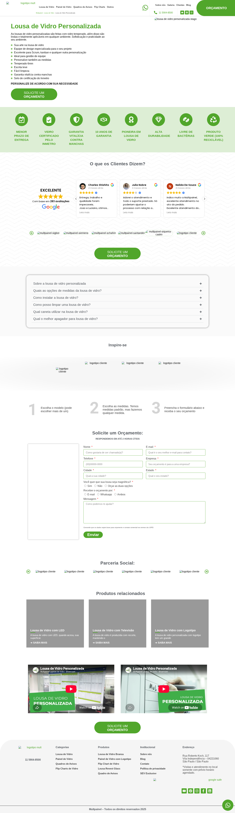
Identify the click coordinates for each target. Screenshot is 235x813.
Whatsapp (106, 494)
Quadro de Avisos (108, 773)
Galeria (170, 5)
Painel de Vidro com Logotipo (114, 759)
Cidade (87, 470)
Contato (144, 763)
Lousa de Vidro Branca (111, 754)
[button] (204, 198)
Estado (150, 470)
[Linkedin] (209, 790)
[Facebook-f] (203, 790)
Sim (89, 486)
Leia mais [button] (84, 212)
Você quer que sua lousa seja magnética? (107, 482)
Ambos (121, 494)
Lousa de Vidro (46, 7)
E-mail (150, 447)
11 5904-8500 (33, 759)
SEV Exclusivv (148, 773)
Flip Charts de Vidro (67, 768)
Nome (87, 447)
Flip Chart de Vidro (108, 763)
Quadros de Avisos (82, 7)
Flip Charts (99, 7)
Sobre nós (160, 5)
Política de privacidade (152, 768)
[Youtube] (182, 12)
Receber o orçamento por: (98, 490)
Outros (110, 7)
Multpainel (39, 13)
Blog (188, 5)
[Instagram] (191, 12)
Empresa (151, 458)
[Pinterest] (187, 12)
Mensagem (90, 499)
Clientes (180, 5)
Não (100, 486)
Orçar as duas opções (120, 486)
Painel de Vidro (63, 7)
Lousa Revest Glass (109, 768)
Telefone (88, 458)
